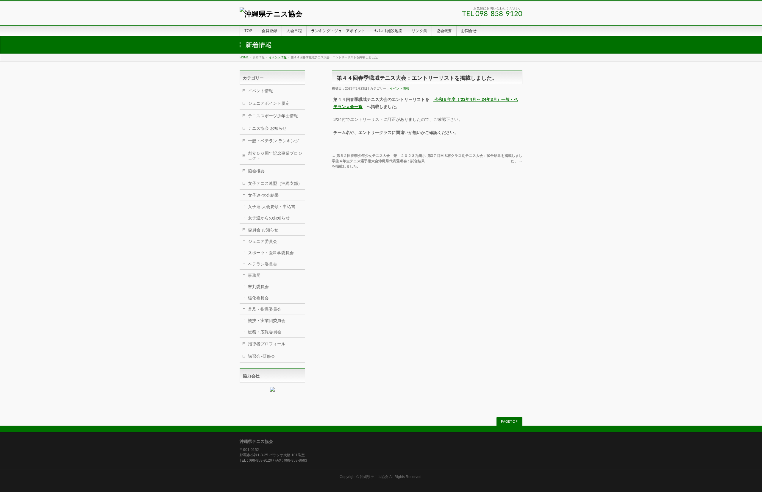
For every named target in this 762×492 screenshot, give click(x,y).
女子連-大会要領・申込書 (271, 206)
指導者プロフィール (266, 343)
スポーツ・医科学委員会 (271, 252)
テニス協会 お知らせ (267, 128)
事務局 (254, 275)
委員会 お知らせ (263, 229)
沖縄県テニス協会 (374, 477)
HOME (244, 57)
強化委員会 (258, 298)
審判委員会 (258, 286)
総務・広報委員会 (264, 331)
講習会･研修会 (261, 356)
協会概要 (256, 170)
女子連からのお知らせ (269, 217)
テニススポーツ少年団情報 (273, 115)
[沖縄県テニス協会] (271, 14)
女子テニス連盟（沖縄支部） (275, 183)
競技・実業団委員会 (266, 320)
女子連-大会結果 (263, 195)
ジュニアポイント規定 (269, 103)
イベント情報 (278, 57)
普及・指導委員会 (264, 309)
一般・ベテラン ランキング (273, 140)
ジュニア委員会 (262, 241)
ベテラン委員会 (262, 264)
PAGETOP (509, 421)
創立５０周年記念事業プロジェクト (275, 156)
